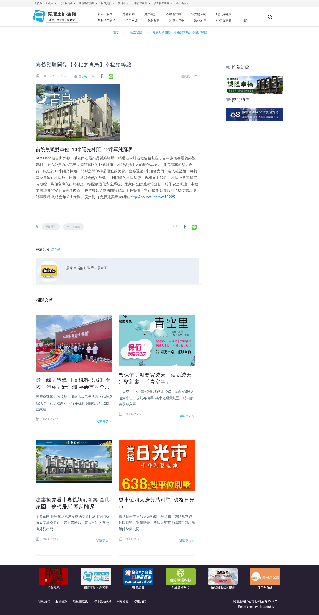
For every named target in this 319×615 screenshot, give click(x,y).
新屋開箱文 (105, 14)
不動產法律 (173, 14)
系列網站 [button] (123, 3)
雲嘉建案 (136, 32)
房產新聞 (128, 14)
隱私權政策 (80, 601)
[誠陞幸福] (231, 84)
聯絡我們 (140, 601)
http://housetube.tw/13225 (152, 197)
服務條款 (61, 601)
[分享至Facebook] (101, 76)
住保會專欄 (223, 20)
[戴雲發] (261, 114)
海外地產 (200, 20)
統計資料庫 (223, 14)
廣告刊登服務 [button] (162, 3)
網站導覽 (123, 601)
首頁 (116, 32)
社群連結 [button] (181, 3)
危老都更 (153, 20)
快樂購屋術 (198, 14)
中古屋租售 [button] (141, 3)
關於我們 (44, 601)
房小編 (83, 76)
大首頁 (38, 3)
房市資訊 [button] (106, 3)
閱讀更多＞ (104, 421)
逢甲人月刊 (176, 20)
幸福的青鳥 (73, 226)
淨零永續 (131, 20)
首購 (244, 20)
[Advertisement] (254, 188)
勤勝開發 (51, 226)
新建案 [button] (50, 3)
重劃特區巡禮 (106, 20)
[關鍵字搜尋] (270, 17)
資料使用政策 (102, 601)
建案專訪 (150, 14)
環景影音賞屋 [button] (87, 3)
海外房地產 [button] (66, 3)
